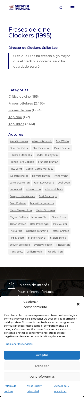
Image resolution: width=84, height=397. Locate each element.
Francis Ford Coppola (22, 161)
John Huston (33, 189)
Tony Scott (16, 251)
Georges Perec (19, 175)
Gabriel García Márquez (40, 168)
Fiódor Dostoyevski (47, 155)
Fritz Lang (16, 168)
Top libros (16, 124)
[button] (78, 304)
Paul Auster (60, 224)
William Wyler (35, 251)
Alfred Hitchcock (42, 141)
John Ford (16, 189)
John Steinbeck (54, 189)
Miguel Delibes (19, 217)
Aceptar (42, 355)
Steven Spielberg (20, 244)
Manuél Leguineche (42, 203)
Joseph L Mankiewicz (22, 196)
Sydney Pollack (43, 244)
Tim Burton (63, 244)
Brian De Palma (19, 148)
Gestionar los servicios (19, 343)
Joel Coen (64, 182)
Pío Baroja (16, 230)
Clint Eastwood (41, 148)
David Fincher (62, 148)
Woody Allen (55, 251)
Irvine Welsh (61, 175)
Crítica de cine (19, 96)
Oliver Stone (59, 217)
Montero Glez (39, 217)
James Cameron (20, 182)
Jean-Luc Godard (44, 182)
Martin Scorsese (45, 210)
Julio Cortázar (18, 203)
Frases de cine (19, 110)
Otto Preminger (39, 224)
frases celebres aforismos (36, 291)
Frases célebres (20, 103)
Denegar (42, 366)
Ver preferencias (42, 376)
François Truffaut (48, 161)
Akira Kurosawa (19, 141)
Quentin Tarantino (37, 230)
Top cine (15, 117)
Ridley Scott (17, 237)
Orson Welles (18, 224)
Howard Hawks (41, 175)
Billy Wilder (62, 141)
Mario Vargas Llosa (21, 210)
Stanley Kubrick (37, 237)
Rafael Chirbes (60, 230)
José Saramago (48, 196)
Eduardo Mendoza (21, 155)
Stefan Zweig (58, 237)
